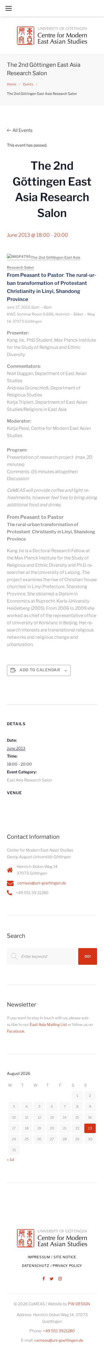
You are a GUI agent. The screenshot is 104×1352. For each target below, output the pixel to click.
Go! (88, 956)
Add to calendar (39, 669)
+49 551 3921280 (59, 1330)
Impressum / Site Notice (52, 1257)
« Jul (10, 1159)
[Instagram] (60, 1279)
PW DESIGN (79, 1303)
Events (28, 84)
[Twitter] (52, 1279)
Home (11, 84)
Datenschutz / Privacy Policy (52, 1266)
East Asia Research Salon (29, 780)
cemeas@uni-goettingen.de (41, 882)
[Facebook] (43, 1279)
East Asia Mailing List (48, 1024)
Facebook (15, 1031)
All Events (22, 130)
